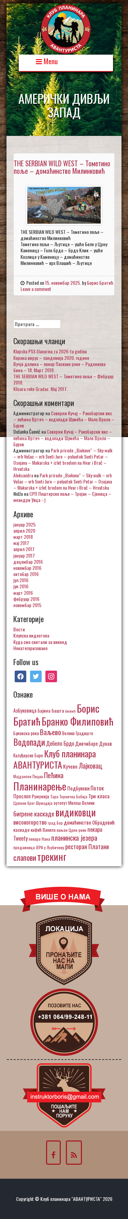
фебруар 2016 (26, 598)
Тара (54, 796)
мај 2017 (21, 542)
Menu (50, 61)
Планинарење (39, 786)
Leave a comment (35, 288)
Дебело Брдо (60, 743)
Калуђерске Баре (28, 755)
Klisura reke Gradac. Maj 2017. (40, 388)
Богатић (70, 711)
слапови (24, 857)
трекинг (51, 856)
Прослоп (22, 796)
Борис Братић (100, 282)
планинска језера (74, 837)
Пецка (37, 776)
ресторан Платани (87, 846)
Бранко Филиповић (77, 721)
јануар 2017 (24, 555)
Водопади (29, 742)
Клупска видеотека (31, 635)
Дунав (105, 743)
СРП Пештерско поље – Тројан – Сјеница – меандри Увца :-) (62, 496)
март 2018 (23, 536)
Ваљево (50, 732)
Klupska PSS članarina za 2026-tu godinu (50, 351)
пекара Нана (39, 839)
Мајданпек (22, 776)
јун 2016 (20, 586)
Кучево (70, 766)
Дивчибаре (86, 743)
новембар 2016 (27, 567)
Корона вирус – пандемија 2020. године (51, 357)
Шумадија (44, 803)
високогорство (30, 821)
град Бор (55, 823)
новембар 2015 (27, 604)
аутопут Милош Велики (74, 802)
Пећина (53, 775)
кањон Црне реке (71, 830)
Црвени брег (24, 803)
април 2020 (24, 530)
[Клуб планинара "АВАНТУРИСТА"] (65, 28)
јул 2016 (20, 580)
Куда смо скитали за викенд (40, 641)
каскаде (21, 829)
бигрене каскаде (33, 813)
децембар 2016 (28, 561)
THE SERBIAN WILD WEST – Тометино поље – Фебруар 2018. (63, 379)
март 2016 (23, 592)
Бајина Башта (51, 710)
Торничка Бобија (73, 796)
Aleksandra (23, 475)
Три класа (99, 796)
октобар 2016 (26, 573)
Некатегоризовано (30, 647)
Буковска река (26, 733)
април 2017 (23, 548)
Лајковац (90, 765)
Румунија (40, 796)
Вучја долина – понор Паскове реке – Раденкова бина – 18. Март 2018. (59, 367)
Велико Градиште (77, 733)
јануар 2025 (24, 524)
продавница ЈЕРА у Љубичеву (38, 847)
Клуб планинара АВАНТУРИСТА (54, 759)
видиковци (75, 812)
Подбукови (78, 788)
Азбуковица (25, 710)
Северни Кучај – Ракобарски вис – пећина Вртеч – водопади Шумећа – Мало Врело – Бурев (63, 419)
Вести (19, 629)
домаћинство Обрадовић (89, 822)
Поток (97, 788)
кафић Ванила (43, 829)
